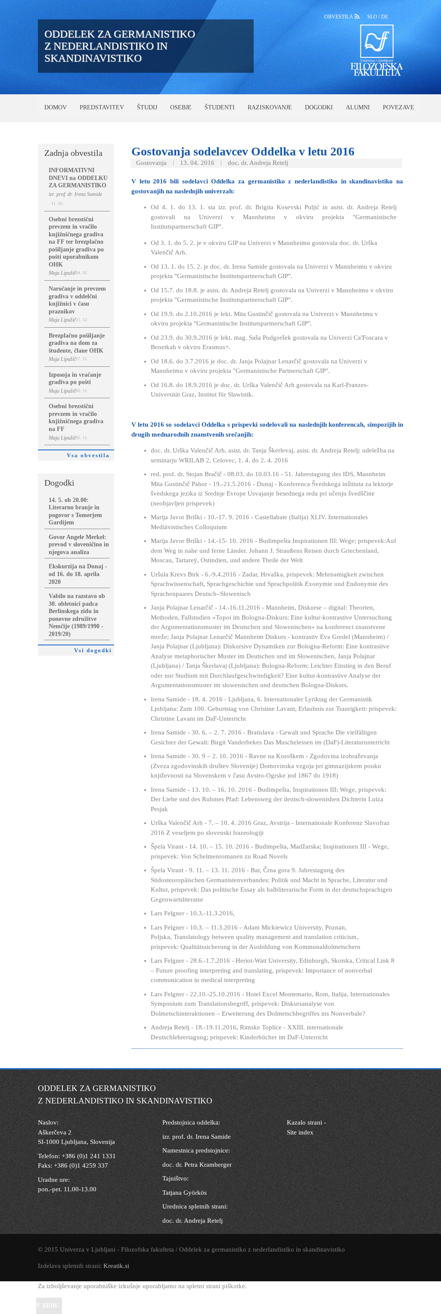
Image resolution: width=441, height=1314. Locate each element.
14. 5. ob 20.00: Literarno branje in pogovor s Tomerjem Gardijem (75, 511)
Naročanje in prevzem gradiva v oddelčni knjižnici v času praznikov (77, 300)
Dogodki (319, 107)
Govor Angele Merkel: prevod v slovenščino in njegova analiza (79, 544)
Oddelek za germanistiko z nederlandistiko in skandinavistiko (119, 46)
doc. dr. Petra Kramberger (197, 1164)
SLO (373, 17)
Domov (55, 107)
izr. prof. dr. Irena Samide (196, 1136)
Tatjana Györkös (184, 1192)
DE (384, 17)
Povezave (398, 107)
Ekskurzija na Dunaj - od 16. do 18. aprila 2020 (78, 574)
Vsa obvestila (90, 455)
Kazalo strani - (306, 1122)
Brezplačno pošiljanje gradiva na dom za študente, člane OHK (77, 343)
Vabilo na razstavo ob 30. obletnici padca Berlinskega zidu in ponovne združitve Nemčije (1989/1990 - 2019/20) (77, 615)
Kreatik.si (116, 1265)
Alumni (358, 107)
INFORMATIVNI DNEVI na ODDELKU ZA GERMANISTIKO (78, 178)
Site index (300, 1132)
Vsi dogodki (94, 651)
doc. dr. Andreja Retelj (192, 1220)
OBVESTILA (339, 17)
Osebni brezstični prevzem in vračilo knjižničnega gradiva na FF (76, 417)
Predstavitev (102, 107)
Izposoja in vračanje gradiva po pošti (75, 379)
